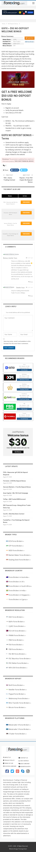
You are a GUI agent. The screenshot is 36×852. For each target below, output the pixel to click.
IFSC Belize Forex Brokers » (19, 663)
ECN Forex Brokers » (16, 541)
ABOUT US (7, 757)
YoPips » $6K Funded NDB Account (14, 499)
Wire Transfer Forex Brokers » (20, 703)
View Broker (30, 42)
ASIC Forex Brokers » (16, 617)
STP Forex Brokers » (16, 546)
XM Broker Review (24, 379)
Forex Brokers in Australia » (19, 577)
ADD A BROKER (24, 763)
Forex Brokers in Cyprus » (18, 599)
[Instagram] (28, 772)
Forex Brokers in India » (17, 590)
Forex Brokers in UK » (17, 582)
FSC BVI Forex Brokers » (17, 654)
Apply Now (30, 38)
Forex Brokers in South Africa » (20, 586)
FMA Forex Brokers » (16, 640)
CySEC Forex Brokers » (17, 626)
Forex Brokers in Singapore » (19, 595)
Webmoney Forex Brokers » (19, 698)
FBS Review (24, 409)
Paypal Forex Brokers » (17, 694)
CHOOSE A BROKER (10, 766)
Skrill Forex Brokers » (16, 685)
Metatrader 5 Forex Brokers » (20, 729)
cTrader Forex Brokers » (18, 734)
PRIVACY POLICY (9, 760)
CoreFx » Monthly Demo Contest (13, 514)
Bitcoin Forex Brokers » (17, 707)
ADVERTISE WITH (25, 766)
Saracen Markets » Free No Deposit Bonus (17, 487)
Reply (31, 282)
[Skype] (22, 772)
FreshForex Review (24, 399)
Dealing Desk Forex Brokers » (20, 560)
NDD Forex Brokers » (16, 550)
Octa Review (24, 370)
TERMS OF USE (8, 763)
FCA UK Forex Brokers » (17, 631)
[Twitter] (12, 772)
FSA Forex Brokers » (16, 645)
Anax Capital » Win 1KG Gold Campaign (15, 493)
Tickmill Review (24, 418)
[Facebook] (7, 772)
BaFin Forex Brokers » (17, 621)
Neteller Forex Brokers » (18, 689)
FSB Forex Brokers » (16, 649)
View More (26, 202)
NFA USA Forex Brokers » (18, 668)
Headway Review (24, 389)
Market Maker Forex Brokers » (20, 555)
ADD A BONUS (24, 761)
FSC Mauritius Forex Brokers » (20, 658)
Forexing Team (22, 849)
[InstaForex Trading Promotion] (18, 12)
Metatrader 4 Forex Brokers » (20, 725)
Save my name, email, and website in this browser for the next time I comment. (17, 342)
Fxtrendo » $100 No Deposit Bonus (14, 481)
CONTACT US (24, 758)
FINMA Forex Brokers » (17, 635)
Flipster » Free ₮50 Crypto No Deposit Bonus (26, 180)
